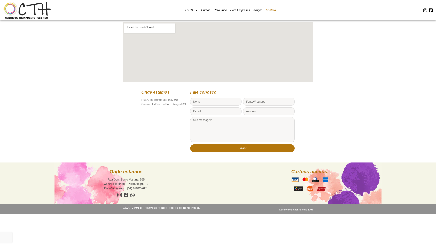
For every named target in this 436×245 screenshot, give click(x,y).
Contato (271, 10)
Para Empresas (240, 10)
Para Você (220, 10)
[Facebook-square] (431, 10)
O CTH (189, 10)
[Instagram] (425, 10)
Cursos (205, 10)
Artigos (257, 10)
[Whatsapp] (132, 195)
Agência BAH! (306, 209)
